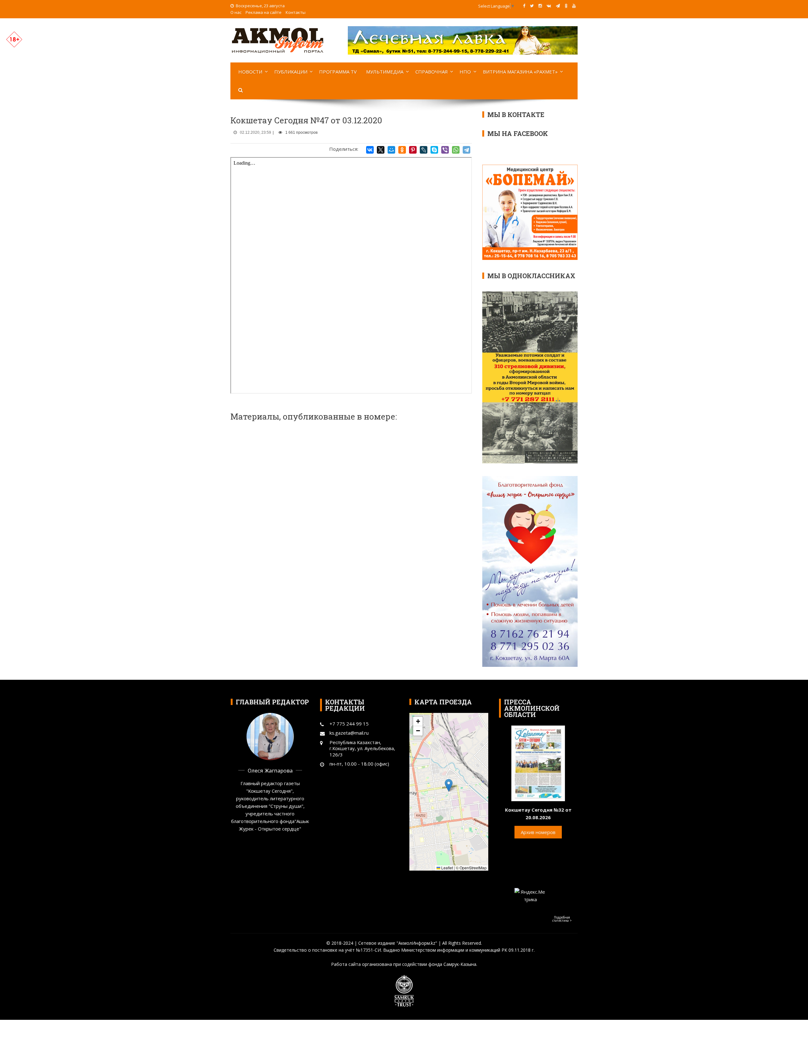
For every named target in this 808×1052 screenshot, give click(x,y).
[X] (380, 150)
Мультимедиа (384, 71)
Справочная (431, 71)
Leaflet (446, 867)
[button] (449, 785)
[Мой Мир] (391, 150)
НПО (465, 71)
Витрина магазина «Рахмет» (520, 71)
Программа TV (338, 71)
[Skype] (434, 150)
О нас (235, 12)
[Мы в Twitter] (532, 6)
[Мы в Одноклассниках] (566, 6)
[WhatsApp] (456, 150)
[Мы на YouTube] (574, 6)
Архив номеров (538, 832)
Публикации (290, 71)
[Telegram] (466, 150)
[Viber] (445, 150)
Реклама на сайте (264, 12)
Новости (250, 71)
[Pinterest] (413, 150)
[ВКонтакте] (370, 150)
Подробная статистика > (562, 919)
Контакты (296, 12)
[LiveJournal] (423, 150)
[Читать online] (538, 763)
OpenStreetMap (473, 867)
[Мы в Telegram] (558, 6)
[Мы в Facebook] (524, 6)
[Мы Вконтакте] (549, 6)
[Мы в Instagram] (540, 6)
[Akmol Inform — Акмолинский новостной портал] (277, 40)
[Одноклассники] (402, 150)
